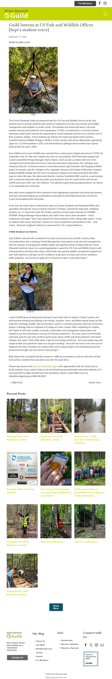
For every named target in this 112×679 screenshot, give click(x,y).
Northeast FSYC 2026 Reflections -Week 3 (51, 438)
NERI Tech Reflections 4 (52, 542)
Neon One (63, 677)
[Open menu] (105, 14)
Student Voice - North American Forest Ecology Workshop (86, 439)
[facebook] (99, 3)
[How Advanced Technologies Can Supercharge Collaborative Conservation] (55, 468)
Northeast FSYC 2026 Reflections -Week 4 (17, 438)
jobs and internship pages (45, 366)
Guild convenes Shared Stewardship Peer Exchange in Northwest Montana (89, 492)
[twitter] (91, 645)
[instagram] (105, 3)
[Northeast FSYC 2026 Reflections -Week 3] (55, 416)
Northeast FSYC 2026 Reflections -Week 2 (17, 543)
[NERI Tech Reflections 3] (89, 521)
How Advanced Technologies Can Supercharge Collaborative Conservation (55, 492)
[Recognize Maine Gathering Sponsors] (22, 468)
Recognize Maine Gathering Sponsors (20, 491)
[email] (102, 645)
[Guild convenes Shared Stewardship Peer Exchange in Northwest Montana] (89, 468)
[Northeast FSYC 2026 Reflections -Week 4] (22, 416)
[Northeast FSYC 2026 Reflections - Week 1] (22, 571)
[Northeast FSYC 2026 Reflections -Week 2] (22, 521)
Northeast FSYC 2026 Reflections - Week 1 (17, 593)
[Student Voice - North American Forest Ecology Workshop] (89, 416)
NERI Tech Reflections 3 (86, 542)
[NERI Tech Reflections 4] (55, 521)
